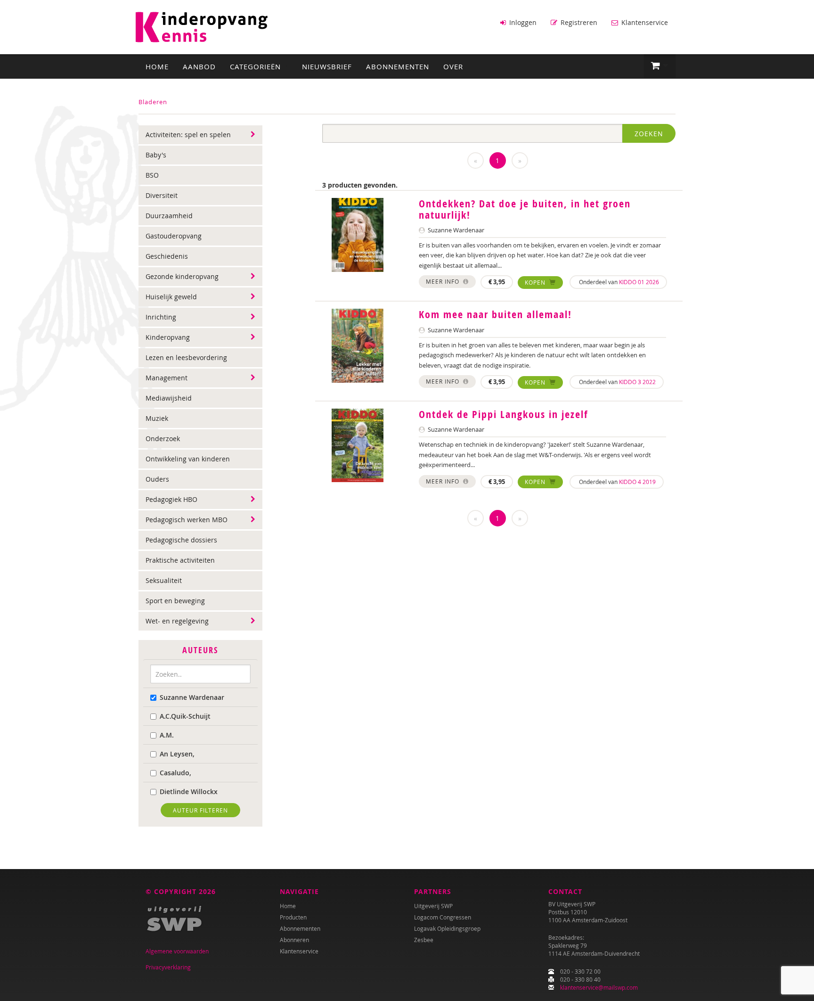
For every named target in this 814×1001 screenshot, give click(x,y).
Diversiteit (162, 195)
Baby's (156, 154)
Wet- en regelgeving (177, 620)
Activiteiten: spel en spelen (188, 134)
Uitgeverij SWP (433, 906)
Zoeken (649, 133)
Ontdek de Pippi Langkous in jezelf (503, 414)
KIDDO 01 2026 (639, 282)
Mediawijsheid (169, 398)
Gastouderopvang (174, 235)
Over (453, 66)
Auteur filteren (200, 810)
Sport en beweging (175, 600)
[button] (660, 66)
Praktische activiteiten (180, 560)
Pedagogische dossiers (181, 539)
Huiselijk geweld (171, 296)
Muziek (157, 418)
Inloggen (522, 22)
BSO (152, 175)
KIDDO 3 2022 (637, 382)
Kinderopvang (168, 337)
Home (157, 66)
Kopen (536, 282)
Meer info (443, 281)
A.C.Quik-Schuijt (185, 716)
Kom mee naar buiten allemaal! (495, 314)
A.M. (167, 734)
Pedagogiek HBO (171, 499)
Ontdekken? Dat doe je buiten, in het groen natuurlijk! (525, 209)
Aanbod (199, 66)
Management (166, 377)
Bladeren (152, 102)
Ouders (157, 479)
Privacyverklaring (168, 967)
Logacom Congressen (442, 917)
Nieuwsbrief (327, 66)
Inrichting (161, 316)
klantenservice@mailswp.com (599, 987)
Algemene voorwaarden (177, 951)
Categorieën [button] (256, 66)
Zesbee (423, 940)
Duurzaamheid (169, 215)
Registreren (578, 22)
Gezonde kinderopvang (182, 276)
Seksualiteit (164, 580)
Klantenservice (643, 22)
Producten (293, 917)
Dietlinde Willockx (189, 791)
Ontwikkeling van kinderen (188, 458)
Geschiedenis (167, 256)
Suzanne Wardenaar (192, 697)
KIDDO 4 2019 (637, 481)
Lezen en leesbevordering (186, 357)
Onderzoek (163, 438)
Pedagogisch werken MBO (187, 519)
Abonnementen (397, 66)
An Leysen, (177, 753)
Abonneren (294, 940)
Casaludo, (175, 772)
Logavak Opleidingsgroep (447, 928)
